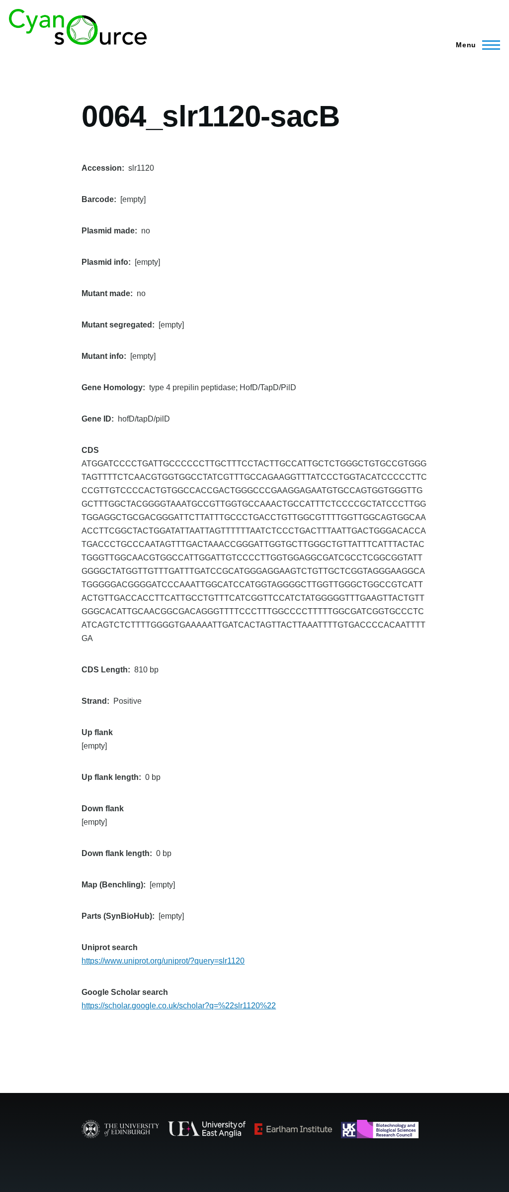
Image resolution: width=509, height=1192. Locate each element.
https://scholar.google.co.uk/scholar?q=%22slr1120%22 (179, 1005)
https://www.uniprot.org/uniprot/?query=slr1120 (163, 961)
